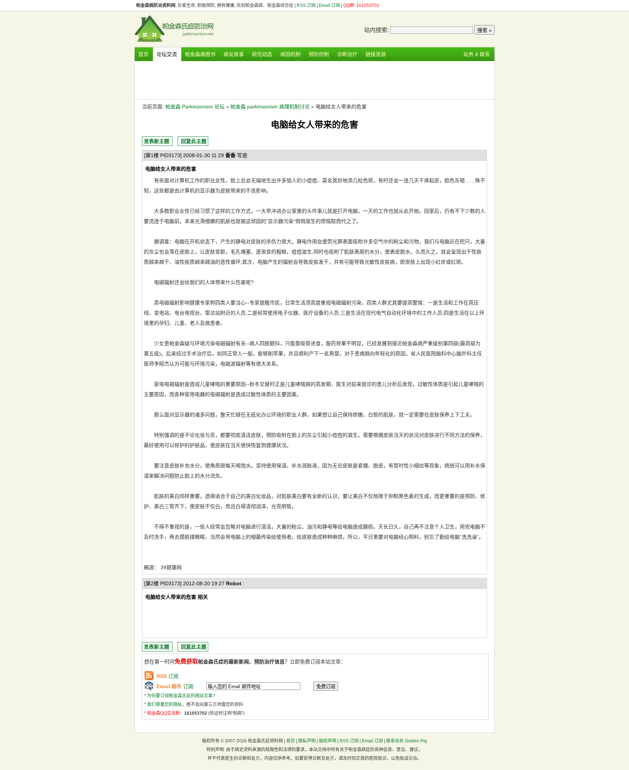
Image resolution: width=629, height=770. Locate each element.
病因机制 (290, 54)
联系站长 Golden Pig (406, 740)
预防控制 (319, 54)
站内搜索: (376, 30)
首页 (143, 54)
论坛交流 (167, 54)
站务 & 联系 (476, 54)
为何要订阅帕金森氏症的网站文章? (181, 695)
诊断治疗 (347, 54)
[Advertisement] (314, 79)
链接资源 (375, 54)
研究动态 (262, 54)
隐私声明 (307, 740)
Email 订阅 (329, 5)
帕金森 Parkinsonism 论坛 (195, 106)
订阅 (167, 676)
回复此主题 (193, 141)
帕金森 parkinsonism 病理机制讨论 (270, 106)
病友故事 (233, 54)
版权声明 (327, 740)
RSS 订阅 (307, 5)
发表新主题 (156, 141)
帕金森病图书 (200, 54)
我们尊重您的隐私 (164, 704)
